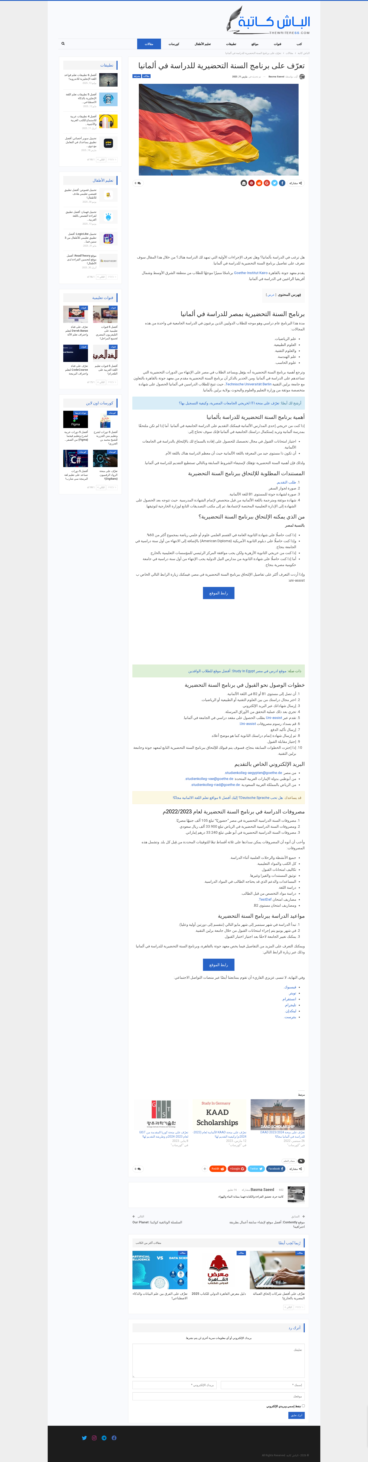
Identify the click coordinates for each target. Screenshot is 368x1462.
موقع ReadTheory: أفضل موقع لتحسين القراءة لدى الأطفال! (81, 259)
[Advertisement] (218, 222)
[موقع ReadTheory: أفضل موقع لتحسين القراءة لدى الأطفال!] (108, 260)
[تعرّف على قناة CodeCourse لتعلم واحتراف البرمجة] (75, 353)
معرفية (137, 76)
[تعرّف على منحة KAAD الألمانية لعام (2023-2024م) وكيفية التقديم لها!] (220, 1114)
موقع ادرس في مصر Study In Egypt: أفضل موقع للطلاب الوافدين (237, 671)
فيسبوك (290, 987)
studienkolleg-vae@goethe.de (209, 779)
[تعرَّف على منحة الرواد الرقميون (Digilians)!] (105, 458)
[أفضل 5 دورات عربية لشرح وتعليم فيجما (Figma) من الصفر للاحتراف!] (75, 419)
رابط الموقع (218, 593)
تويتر (292, 993)
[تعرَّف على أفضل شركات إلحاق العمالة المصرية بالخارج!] (277, 1270)
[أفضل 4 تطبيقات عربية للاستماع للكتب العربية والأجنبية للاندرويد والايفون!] (108, 121)
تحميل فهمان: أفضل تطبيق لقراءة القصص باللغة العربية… (81, 215)
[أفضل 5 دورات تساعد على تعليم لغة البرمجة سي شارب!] (75, 458)
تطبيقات (231, 44)
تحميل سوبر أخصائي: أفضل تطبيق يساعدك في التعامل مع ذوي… (80, 142)
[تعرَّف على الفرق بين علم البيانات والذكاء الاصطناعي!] (159, 1270)
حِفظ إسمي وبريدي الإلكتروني (283, 1406)
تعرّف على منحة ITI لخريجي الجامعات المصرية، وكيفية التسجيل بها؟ (229, 403)
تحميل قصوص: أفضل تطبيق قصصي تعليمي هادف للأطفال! (80, 193)
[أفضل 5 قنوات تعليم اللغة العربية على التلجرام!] (105, 353)
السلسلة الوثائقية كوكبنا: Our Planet (157, 1222)
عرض (271, 294)
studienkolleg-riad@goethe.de (215, 785)
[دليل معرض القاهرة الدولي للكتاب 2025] (218, 1270)
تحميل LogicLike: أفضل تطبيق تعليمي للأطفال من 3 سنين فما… (80, 237)
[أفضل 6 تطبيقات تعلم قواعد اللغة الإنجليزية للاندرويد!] (108, 80)
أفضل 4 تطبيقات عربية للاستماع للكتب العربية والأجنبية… (83, 120)
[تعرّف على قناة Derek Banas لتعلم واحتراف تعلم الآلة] (75, 314)
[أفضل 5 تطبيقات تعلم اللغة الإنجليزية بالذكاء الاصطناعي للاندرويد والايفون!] (108, 99)
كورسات (174, 44)
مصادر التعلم (289, 1161)
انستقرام (289, 999)
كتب (299, 44)
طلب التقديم (286, 482)
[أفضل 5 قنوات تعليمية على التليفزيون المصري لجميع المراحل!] (105, 314)
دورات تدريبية (80, 413)
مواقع (255, 44)
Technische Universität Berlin (249, 384)
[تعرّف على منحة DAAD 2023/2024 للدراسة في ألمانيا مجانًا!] (278, 1114)
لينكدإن (291, 1011)
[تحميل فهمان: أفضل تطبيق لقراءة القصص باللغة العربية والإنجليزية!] (108, 217)
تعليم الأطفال (203, 44)
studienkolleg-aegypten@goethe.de (253, 773)
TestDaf (265, 899)
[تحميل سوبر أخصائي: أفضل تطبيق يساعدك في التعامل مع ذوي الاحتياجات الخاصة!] (108, 143)
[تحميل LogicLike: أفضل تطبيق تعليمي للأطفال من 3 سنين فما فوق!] (108, 239)
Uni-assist (274, 718)
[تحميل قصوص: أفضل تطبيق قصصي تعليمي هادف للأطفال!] (108, 195)
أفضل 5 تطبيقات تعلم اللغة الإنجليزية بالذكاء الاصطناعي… (81, 98)
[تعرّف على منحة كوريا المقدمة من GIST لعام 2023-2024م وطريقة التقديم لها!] (161, 1114)
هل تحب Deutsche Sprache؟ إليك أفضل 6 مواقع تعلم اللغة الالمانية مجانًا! (228, 798)
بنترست (290, 1017)
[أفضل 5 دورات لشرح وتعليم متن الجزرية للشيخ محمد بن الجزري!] (105, 419)
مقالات (149, 44)
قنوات (277, 44)
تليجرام (290, 1005)
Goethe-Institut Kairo (251, 273)
